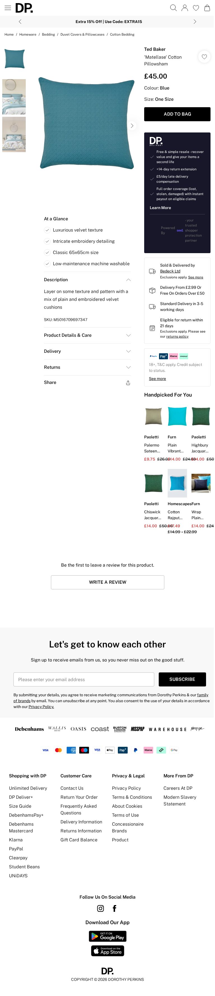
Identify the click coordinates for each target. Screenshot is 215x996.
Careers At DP (177, 788)
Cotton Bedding (122, 34)
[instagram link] (100, 908)
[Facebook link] (114, 908)
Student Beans (24, 866)
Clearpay (18, 857)
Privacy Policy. (41, 706)
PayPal (16, 848)
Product (120, 839)
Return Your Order (79, 797)
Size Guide (20, 806)
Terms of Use (125, 815)
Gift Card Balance (78, 839)
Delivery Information (81, 822)
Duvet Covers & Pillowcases (82, 34)
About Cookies (127, 806)
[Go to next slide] (131, 125)
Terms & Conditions (132, 797)
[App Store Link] (108, 943)
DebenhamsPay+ (26, 815)
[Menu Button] (7, 7)
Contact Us (71, 788)
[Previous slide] (20, 21)
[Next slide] (194, 21)
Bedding (48, 34)
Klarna (16, 839)
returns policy (177, 336)
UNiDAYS (18, 875)
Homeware (27, 34)
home (9, 34)
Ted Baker (154, 49)
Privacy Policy (126, 788)
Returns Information (81, 831)
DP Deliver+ (21, 797)
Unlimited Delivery (28, 788)
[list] (84, 126)
